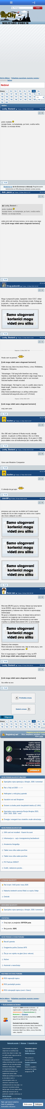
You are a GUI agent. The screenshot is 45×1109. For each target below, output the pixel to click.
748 (25, 99)
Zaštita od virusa (30, 1053)
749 (30, 99)
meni (11, 2)
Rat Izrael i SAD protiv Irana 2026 (16, 885)
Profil (5, 182)
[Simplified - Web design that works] (33, 1071)
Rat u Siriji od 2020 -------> (13, 788)
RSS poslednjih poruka (12, 984)
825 (7, 102)
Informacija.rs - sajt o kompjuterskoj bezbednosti (21, 838)
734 (2, 96)
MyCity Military (5, 78)
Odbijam (38, 1104)
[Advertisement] (22, 51)
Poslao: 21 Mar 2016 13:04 (26, 337)
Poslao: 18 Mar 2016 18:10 (30, 286)
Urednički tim (32, 1043)
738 (21, 96)
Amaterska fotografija (11, 844)
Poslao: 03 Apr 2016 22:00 (19, 498)
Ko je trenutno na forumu (11, 1004)
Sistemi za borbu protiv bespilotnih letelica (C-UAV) (22, 805)
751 (30, 727)
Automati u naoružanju (12, 965)
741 (34, 96)
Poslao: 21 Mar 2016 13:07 (23, 421)
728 (16, 94)
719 (15, 91)
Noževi (10, 80)
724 (38, 91)
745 (11, 99)
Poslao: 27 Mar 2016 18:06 (23, 474)
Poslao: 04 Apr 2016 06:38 (25, 593)
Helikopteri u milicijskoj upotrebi (15, 794)
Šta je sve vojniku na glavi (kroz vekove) (18, 953)
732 (34, 94)
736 (11, 96)
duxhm (10, 421)
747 (21, 99)
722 (29, 91)
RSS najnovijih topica (11, 978)
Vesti (26, 1051)
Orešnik (7, 897)
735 (7, 96)
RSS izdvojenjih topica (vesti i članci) (17, 990)
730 (25, 94)
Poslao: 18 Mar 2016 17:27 (22, 192)
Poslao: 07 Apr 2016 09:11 (25, 665)
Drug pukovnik (13, 286)
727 (11, 94)
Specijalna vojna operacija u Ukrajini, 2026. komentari (23, 782)
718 (11, 91)
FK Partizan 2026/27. (11, 862)
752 (2, 102)
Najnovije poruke (12, 1043)
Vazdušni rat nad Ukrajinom (14, 799)
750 (34, 99)
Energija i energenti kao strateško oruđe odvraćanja (22, 819)
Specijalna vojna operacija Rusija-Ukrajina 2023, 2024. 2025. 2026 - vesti (21, 812)
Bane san (11, 593)
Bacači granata (9, 942)
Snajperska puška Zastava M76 (15, 947)
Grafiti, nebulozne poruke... (14, 868)
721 (24, 91)
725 (2, 94)
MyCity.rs (31, 1051)
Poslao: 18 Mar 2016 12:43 (26, 109)
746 (16, 99)
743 (2, 99)
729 (21, 94)
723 (34, 91)
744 (7, 99)
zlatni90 (5, 498)
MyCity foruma (6, 1096)
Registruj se (8, 187)
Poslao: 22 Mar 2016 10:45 (26, 449)
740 (30, 96)
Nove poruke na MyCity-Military (13, 777)
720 (20, 91)
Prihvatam (28, 1104)
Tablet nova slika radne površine (15, 850)
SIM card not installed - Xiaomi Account (18, 832)
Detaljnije (25, 1014)
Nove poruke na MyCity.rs (11, 828)
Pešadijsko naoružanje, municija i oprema (25, 78)
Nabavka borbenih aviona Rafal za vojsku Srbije (21, 891)
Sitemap (23, 1043)
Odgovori (8, 717)
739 (25, 96)
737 (16, 96)
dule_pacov (7, 192)
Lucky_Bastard (8, 109)
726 (7, 94)
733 (39, 94)
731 (30, 94)
